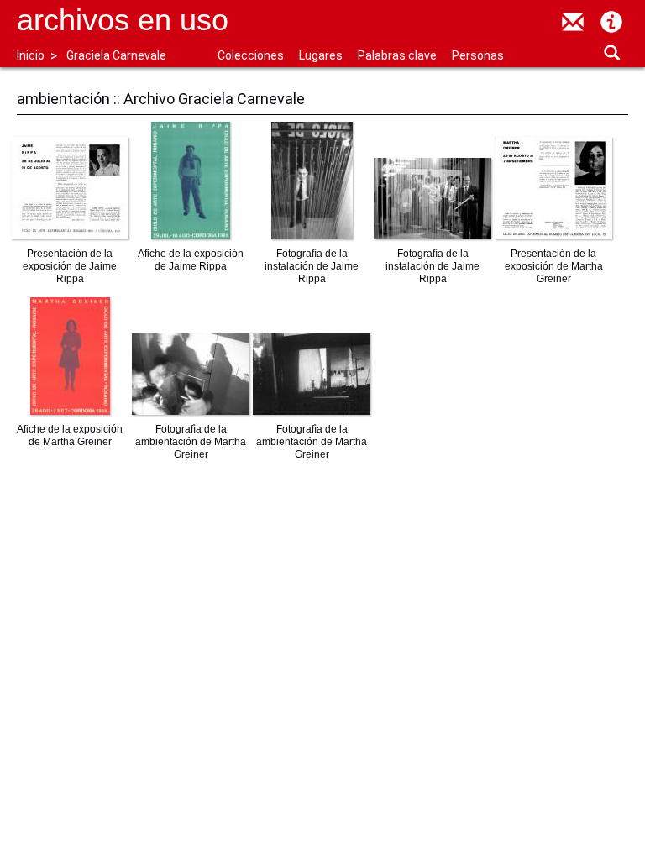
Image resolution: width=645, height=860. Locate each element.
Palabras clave (397, 55)
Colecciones (251, 55)
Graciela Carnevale (116, 55)
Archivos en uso (122, 20)
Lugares (321, 55)
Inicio (31, 55)
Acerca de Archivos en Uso (611, 22)
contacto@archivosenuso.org (573, 22)
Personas (478, 55)
